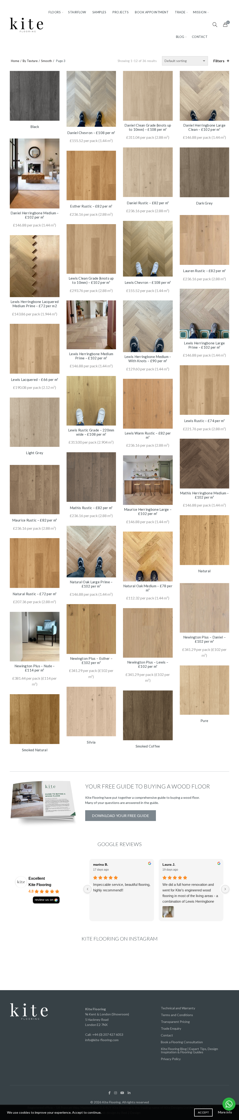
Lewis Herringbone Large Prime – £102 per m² (204, 345)
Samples (99, 12)
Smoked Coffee (148, 746)
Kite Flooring (39, 885)
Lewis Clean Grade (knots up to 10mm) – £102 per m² (91, 280)
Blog (180, 37)
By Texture (30, 61)
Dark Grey (204, 203)
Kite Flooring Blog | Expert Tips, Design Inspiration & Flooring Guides (189, 1050)
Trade (180, 12)
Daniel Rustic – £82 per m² (148, 203)
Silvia (91, 742)
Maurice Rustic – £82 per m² (34, 520)
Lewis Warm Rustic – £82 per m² (148, 435)
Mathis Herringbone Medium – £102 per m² (204, 495)
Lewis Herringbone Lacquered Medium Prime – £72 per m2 (35, 303)
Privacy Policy (171, 1059)
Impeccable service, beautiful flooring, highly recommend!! (121, 887)
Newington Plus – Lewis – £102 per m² (147, 664)
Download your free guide (120, 815)
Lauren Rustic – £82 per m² (204, 271)
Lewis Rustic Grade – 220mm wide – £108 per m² (91, 432)
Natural (204, 571)
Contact (200, 37)
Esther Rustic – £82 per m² (91, 206)
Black (34, 126)
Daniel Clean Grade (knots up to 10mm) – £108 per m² (147, 127)
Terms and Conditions (177, 1015)
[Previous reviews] (87, 889)
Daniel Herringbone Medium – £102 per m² (35, 215)
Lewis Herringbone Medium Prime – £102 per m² (91, 356)
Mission (200, 12)
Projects (120, 12)
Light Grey (34, 453)
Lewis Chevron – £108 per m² (148, 282)
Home (15, 61)
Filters (219, 60)
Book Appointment (152, 12)
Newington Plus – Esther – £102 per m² (91, 660)
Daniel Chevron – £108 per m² (91, 133)
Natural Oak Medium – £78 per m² (147, 588)
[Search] (215, 24)
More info (225, 1112)
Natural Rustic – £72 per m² (34, 594)
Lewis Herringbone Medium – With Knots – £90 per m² (147, 358)
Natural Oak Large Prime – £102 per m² (91, 584)
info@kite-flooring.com (102, 1040)
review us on (44, 899)
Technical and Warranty (178, 1008)
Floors (55, 12)
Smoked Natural (34, 750)
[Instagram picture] (27, 967)
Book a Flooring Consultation (182, 1042)
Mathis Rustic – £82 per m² (91, 508)
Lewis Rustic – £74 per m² (204, 421)
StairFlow (77, 12)
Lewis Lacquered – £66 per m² (34, 379)
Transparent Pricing (175, 1022)
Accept (203, 1112)
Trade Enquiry (171, 1028)
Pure (204, 721)
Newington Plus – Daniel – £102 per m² (204, 639)
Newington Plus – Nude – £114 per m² (34, 668)
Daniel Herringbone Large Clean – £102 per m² (204, 127)
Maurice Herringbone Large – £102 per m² (148, 511)
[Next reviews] (225, 889)
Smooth (46, 61)
